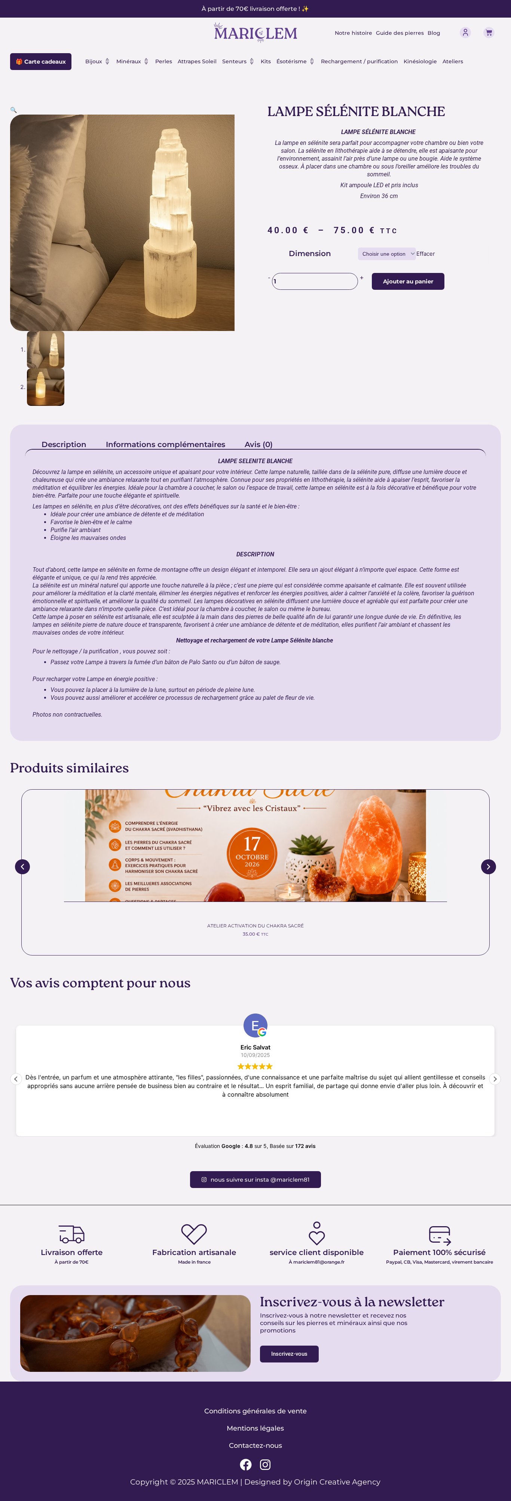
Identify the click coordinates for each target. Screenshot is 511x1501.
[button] (13, 109)
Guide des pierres (400, 33)
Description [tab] (64, 444)
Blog (434, 33)
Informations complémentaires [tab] (165, 444)
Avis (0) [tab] (259, 444)
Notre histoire (353, 33)
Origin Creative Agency (337, 1481)
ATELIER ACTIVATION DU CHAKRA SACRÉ (255, 926)
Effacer (425, 253)
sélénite (103, 471)
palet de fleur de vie (288, 697)
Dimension (310, 253)
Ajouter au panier (408, 281)
